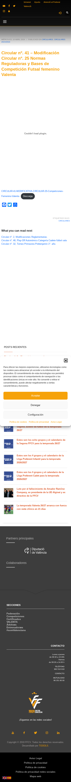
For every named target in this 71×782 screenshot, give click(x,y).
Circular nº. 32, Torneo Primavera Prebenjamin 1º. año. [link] (28, 244)
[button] (66, 360)
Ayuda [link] (37, 2)
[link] (4, 6)
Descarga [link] (28, 196)
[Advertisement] (35, 304)
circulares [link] (64, 221)
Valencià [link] (27, 6)
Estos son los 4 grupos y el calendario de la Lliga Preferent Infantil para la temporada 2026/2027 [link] (40, 459)
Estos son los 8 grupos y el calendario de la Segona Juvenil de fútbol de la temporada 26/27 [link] (40, 427)
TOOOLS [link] (43, 745)
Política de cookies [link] (18, 422)
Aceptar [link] (35, 395)
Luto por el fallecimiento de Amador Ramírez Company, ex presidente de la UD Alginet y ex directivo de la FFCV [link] (41, 492)
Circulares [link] (47, 39)
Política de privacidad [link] (39, 422)
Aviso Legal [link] (56, 422)
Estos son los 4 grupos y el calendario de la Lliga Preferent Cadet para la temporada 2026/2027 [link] (40, 475)
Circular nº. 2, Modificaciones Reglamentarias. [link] (24, 237)
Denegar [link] (35, 405)
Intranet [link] (27, 2)
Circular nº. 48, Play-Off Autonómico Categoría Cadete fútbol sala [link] (34, 240)
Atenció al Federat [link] (52, 2)
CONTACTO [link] (59, 673)
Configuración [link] (35, 414)
